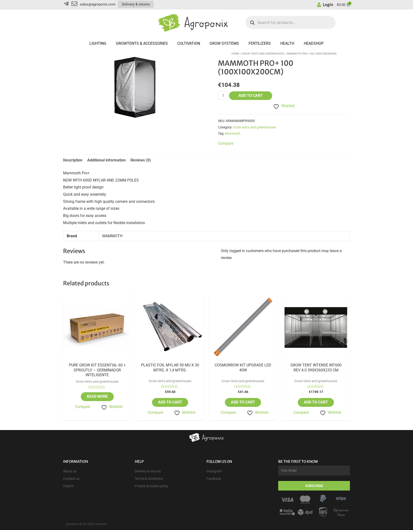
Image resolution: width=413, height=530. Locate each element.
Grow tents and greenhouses (263, 53)
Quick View (97, 358)
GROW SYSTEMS (224, 43)
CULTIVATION (188, 43)
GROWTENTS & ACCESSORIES (142, 43)
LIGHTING (97, 43)
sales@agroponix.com (97, 4)
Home (235, 53)
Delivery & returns (136, 4)
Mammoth (232, 134)
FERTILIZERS (260, 43)
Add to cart (251, 95)
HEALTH (287, 43)
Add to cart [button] (170, 402)
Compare (82, 406)
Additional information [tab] (106, 160)
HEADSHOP (314, 43)
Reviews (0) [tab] (140, 160)
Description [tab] (72, 160)
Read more (97, 396)
